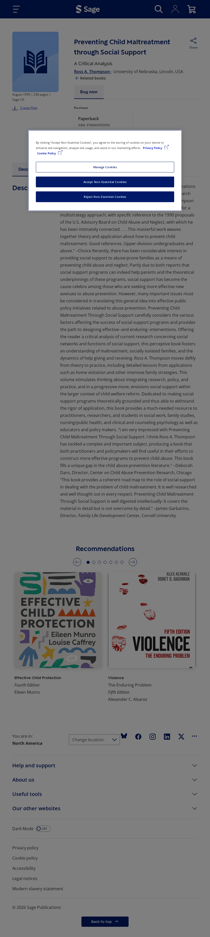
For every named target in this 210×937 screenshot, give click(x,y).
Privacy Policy (153, 148)
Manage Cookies (105, 167)
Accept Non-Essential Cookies (105, 182)
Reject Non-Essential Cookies (105, 197)
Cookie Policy (47, 153)
